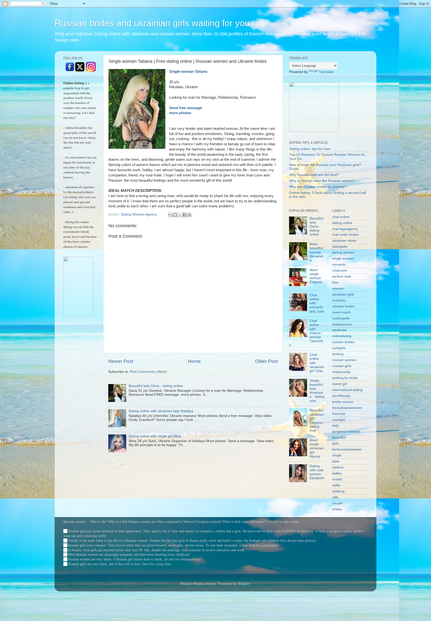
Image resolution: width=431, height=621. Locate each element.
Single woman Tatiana (188, 72)
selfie (336, 485)
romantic (339, 264)
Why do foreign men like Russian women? (322, 181)
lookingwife (341, 318)
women (338, 288)
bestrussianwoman (347, 449)
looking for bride (345, 378)
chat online (340, 217)
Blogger (244, 584)
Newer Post (120, 361)
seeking (338, 491)
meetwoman (342, 324)
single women (343, 258)
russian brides (343, 342)
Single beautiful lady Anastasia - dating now (317, 391)
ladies (336, 473)
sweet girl (339, 384)
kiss (335, 282)
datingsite (339, 246)
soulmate (339, 330)
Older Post (266, 361)
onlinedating (341, 336)
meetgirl (338, 420)
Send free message (185, 108)
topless (337, 467)
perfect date (341, 276)
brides (337, 509)
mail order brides (345, 234)
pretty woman (343, 402)
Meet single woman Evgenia (316, 276)
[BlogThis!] (175, 214)
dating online (342, 223)
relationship (341, 372)
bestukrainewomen (347, 408)
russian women (344, 360)
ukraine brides (343, 306)
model (337, 479)
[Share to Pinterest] (189, 214)
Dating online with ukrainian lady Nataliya (161, 411)
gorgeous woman (346, 431)
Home (194, 361)
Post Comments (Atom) (148, 372)
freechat (338, 414)
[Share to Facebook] (184, 214)
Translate (326, 72)
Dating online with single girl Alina (155, 436)
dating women (343, 252)
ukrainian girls (343, 294)
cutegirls (338, 348)
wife (335, 497)
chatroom (339, 270)
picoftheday (341, 396)
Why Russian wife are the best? (314, 175)
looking (337, 354)
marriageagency (345, 229)
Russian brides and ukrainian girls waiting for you (152, 23)
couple (337, 503)
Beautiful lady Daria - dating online (156, 386)
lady (335, 425)
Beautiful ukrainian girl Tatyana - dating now (317, 420)
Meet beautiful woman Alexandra (316, 252)
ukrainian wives (344, 240)
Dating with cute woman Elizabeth (317, 472)
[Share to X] (179, 214)
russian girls (341, 366)
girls (335, 443)
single (336, 455)
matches (339, 300)
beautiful (339, 437)
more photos (180, 113)
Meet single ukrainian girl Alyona (317, 448)
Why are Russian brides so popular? (317, 187)
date (335, 461)
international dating (347, 390)
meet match (341, 312)
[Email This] (170, 214)
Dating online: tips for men (309, 149)
